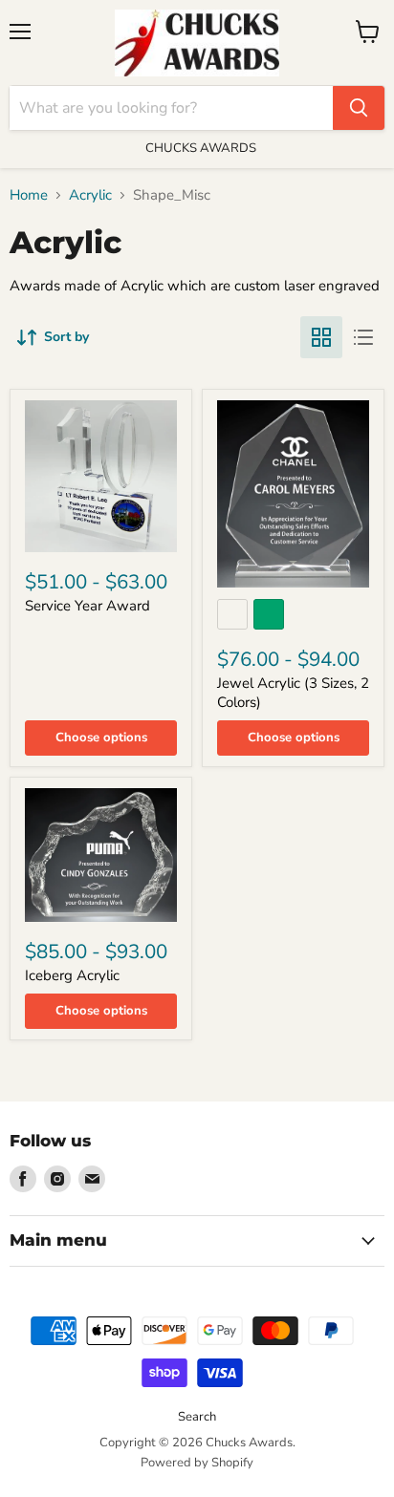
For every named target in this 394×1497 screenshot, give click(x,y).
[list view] (363, 337)
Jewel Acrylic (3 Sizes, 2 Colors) (293, 693)
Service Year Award (87, 605)
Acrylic (90, 195)
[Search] (358, 108)
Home (29, 195)
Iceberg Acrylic (72, 975)
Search (197, 1416)
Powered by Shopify (197, 1462)
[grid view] (321, 337)
